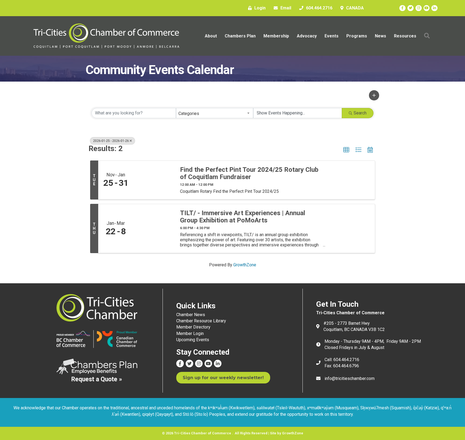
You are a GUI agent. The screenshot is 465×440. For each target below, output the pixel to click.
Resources (405, 36)
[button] (374, 95)
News (380, 36)
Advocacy (307, 36)
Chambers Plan (240, 36)
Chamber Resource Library (201, 320)
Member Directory (193, 327)
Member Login (190, 333)
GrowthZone (244, 264)
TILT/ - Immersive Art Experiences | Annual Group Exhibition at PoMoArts (242, 216)
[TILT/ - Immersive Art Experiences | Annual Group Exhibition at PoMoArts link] (154, 228)
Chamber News (190, 314)
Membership (276, 36)
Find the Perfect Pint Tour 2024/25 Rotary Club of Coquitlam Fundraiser (249, 173)
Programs (356, 36)
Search (360, 113)
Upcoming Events (192, 339)
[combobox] (214, 113)
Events (332, 36)
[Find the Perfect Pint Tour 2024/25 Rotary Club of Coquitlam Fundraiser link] (154, 180)
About (211, 36)
